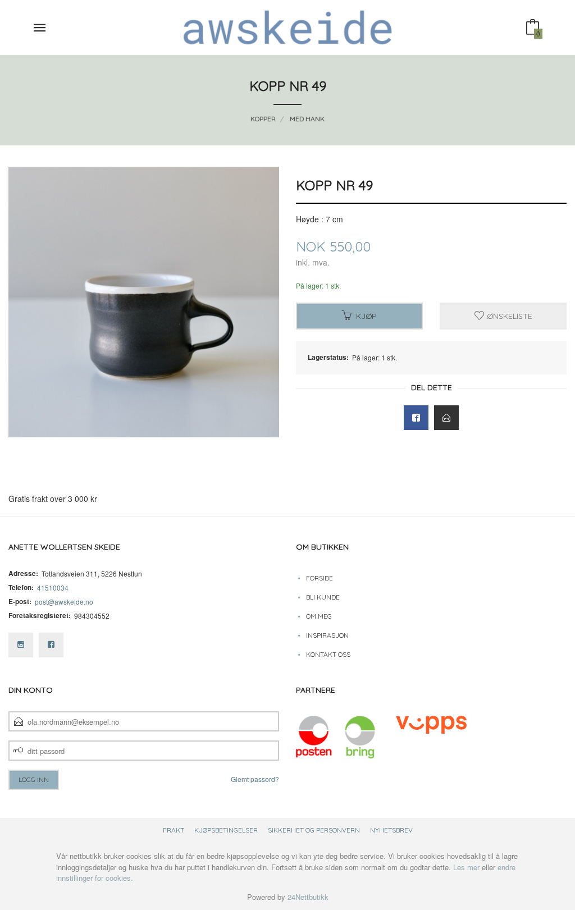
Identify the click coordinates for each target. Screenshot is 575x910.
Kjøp (366, 316)
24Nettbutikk (308, 896)
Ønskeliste (508, 316)
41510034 (53, 587)
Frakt (173, 830)
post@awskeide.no (64, 601)
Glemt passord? (255, 779)
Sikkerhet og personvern (314, 830)
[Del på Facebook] (416, 417)
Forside (319, 578)
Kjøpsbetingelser (226, 830)
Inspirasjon (327, 635)
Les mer (466, 867)
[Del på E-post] (446, 417)
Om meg (319, 616)
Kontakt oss (328, 654)
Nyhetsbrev (391, 830)
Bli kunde (323, 597)
